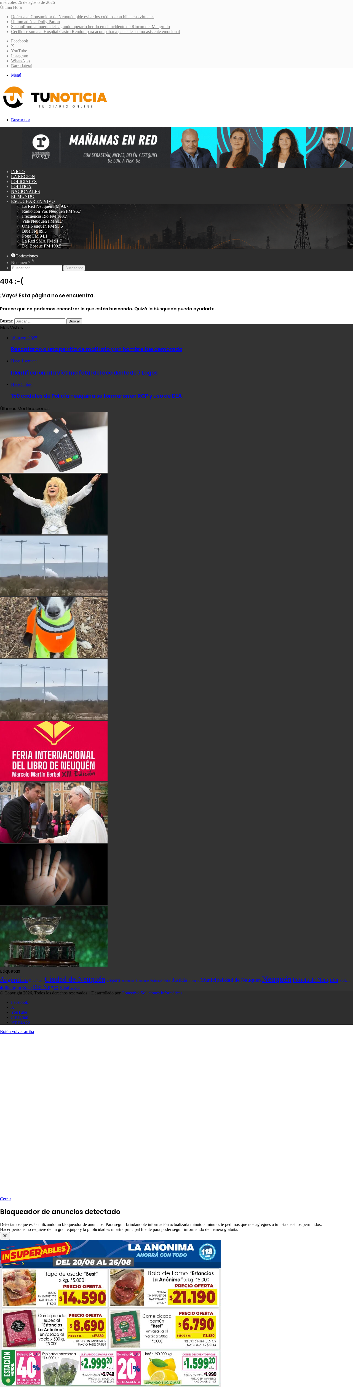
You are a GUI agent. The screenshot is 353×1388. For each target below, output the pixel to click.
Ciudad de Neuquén (75, 979)
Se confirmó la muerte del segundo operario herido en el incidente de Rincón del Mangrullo (90, 26)
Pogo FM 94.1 (34, 236)
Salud (64, 987)
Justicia (179, 980)
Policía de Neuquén (315, 980)
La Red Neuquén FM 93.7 (45, 206)
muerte (193, 980)
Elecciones (142, 980)
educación (128, 980)
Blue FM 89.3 (34, 231)
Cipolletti (36, 980)
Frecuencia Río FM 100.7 (44, 216)
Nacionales (25, 191)
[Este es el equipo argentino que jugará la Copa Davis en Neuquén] (54, 965)
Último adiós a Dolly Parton (35, 21)
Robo (27, 987)
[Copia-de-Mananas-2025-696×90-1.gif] (187, 166)
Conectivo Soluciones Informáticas (152, 993)
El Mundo (22, 196)
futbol (167, 980)
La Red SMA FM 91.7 (42, 241)
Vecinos (75, 987)
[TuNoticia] (54, 109)
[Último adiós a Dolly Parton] (54, 533)
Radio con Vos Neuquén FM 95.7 (51, 211)
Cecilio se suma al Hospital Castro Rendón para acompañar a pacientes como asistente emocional (95, 31)
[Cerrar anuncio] (5, 1236)
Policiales (24, 181)
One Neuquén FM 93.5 (42, 226)
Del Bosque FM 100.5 (41, 246)
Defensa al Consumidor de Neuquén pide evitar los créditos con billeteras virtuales (82, 16)
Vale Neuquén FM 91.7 (42, 221)
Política (21, 186)
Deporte (113, 980)
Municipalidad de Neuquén (230, 980)
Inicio (18, 171)
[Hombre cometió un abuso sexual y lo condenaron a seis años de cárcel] (54, 903)
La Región (23, 176)
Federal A (156, 980)
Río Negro (45, 987)
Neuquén (277, 979)
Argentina (14, 979)
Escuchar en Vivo (33, 201)
